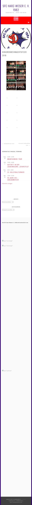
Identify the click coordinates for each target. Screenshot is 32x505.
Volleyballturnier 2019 (9, 143)
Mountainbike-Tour (14, 159)
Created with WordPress (13, 499)
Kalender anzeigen (7, 183)
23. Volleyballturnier (15, 172)
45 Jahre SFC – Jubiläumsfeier (13, 179)
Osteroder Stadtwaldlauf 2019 (24, 144)
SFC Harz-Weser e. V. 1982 (16, 8)
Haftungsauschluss (16, 502)
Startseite (12, 500)
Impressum (19, 500)
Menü (17, 18)
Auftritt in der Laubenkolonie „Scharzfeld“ (18, 166)
